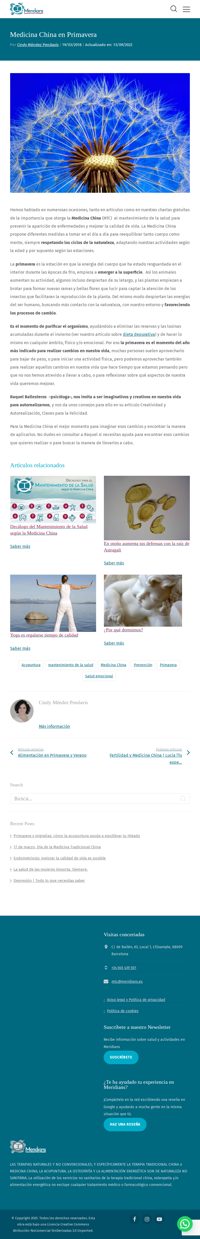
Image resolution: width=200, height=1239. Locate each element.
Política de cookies (123, 1011)
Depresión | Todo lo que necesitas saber (49, 880)
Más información (54, 726)
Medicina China (113, 665)
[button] (185, 1224)
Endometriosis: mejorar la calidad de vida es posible (60, 858)
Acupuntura (31, 665)
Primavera (168, 665)
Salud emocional (99, 676)
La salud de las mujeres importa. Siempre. (51, 869)
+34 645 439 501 (123, 968)
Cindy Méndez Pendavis (38, 44)
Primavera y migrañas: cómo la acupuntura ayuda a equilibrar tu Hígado (77, 835)
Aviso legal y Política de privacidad (136, 1000)
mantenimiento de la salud (70, 665)
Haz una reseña (125, 1124)
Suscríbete (121, 1057)
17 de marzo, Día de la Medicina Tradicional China (57, 847)
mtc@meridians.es (127, 981)
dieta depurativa (139, 334)
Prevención (143, 665)
